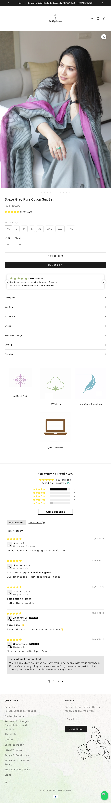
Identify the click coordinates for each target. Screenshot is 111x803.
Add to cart (55, 255)
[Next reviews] (104, 282)
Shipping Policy (14, 744)
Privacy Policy (13, 749)
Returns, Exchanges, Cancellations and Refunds (17, 725)
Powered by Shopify (64, 790)
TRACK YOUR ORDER (17, 769)
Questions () (36, 522)
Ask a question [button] (55, 511)
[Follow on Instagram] (6, 782)
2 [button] (54, 681)
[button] (12, 211)
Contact (10, 739)
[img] (14, 538)
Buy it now (55, 264)
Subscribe (76, 729)
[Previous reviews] (7, 282)
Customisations (14, 716)
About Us (10, 734)
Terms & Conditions (17, 755)
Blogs (8, 774)
